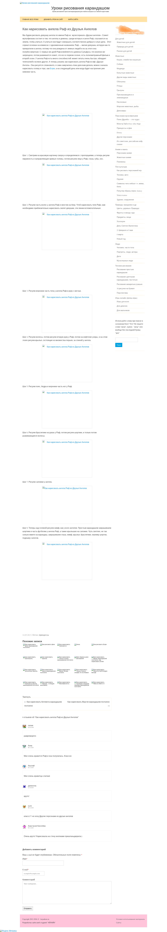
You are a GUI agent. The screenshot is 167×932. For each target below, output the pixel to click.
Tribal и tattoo (122, 195)
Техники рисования (123, 265)
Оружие (120, 179)
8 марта (120, 234)
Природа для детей (125, 46)
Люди (117, 244)
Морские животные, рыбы (128, 106)
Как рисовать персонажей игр (129, 170)
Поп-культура (121, 166)
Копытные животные (125, 72)
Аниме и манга (121, 149)
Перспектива (122, 293)
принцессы (44, 635)
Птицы (119, 86)
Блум (52, 68)
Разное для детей (124, 51)
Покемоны (121, 161)
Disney (119, 132)
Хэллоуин (121, 221)
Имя (24, 858)
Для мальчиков (123, 310)
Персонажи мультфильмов (126, 115)
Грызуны (120, 90)
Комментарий (28, 879)
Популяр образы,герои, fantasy (129, 191)
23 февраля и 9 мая (125, 230)
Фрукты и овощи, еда (125, 212)
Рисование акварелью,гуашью (129, 284)
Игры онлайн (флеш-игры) (126, 298)
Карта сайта (73, 19)
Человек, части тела (125, 247)
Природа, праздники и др (125, 204)
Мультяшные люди (125, 260)
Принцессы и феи (124, 128)
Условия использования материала (130, 919)
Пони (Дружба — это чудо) (128, 119)
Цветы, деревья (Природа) (128, 208)
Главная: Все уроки (30, 19)
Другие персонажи (124, 137)
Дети (119, 256)
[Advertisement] (67, 93)
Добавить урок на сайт (53, 19)
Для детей (119, 38)
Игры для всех (123, 301)
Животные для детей (126, 42)
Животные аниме (124, 157)
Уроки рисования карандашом (80, 8)
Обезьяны (121, 81)
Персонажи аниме (124, 153)
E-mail (25, 869)
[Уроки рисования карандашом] (34, 3)
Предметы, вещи (124, 217)
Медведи (120, 68)
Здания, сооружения (125, 199)
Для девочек (122, 306)
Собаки (120, 64)
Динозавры (121, 110)
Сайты (118, 922)
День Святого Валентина (127, 225)
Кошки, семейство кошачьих (129, 59)
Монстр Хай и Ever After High (128, 123)
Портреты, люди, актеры (127, 252)
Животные (119, 56)
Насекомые (121, 102)
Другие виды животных (126, 77)
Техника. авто (122, 175)
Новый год (121, 239)
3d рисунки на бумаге (125, 288)
